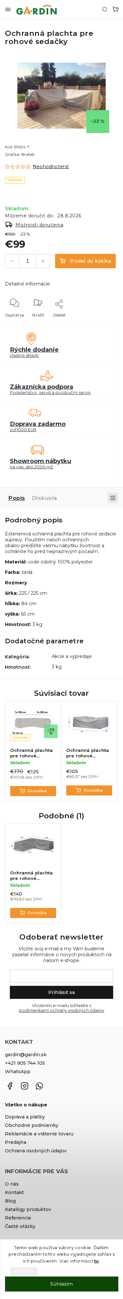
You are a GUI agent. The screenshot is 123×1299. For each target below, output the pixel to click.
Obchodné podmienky (31, 1125)
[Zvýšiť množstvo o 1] (43, 261)
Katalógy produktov (28, 1209)
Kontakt (14, 1192)
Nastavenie (24, 1271)
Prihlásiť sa (61, 992)
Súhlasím (61, 1284)
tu (96, 1260)
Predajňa (15, 1142)
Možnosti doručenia (39, 225)
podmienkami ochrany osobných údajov (61, 1010)
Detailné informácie (27, 284)
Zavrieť (101, 323)
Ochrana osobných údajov (36, 1151)
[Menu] (7, 9)
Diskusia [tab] (44, 498)
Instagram (25, 1086)
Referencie (18, 1218)
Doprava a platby (25, 1117)
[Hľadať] (105, 9)
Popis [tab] (16, 498)
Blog (10, 1201)
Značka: (19, 154)
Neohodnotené (51, 166)
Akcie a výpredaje (72, 656)
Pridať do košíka (90, 261)
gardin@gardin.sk (26, 1055)
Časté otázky (20, 1226)
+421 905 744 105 (25, 1063)
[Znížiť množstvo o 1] (12, 261)
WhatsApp (18, 1071)
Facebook (10, 1086)
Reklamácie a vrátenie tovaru (39, 1134)
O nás (12, 1184)
